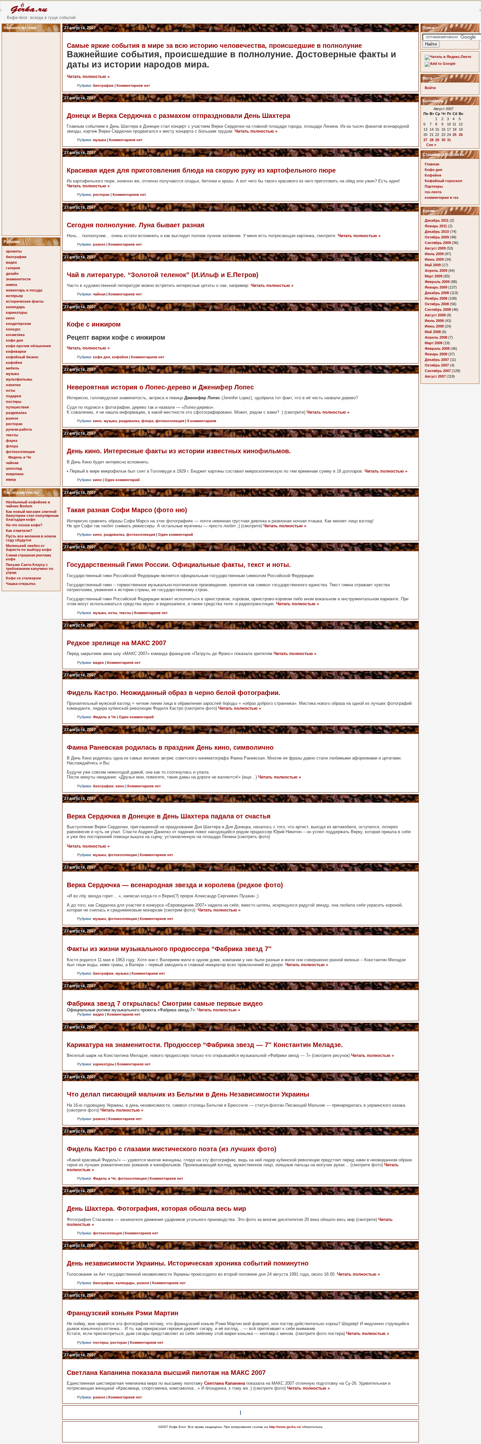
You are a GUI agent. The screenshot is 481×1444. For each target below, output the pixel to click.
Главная (432, 164)
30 (443, 140)
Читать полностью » (88, 76)
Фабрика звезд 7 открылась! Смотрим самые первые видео (165, 1003)
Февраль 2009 (437, 282)
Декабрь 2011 (437, 220)
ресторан (14, 424)
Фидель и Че (19, 457)
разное (12, 418)
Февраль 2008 (437, 348)
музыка (12, 374)
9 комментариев (201, 421)
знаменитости (18, 279)
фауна (11, 440)
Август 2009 (435, 248)
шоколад (14, 468)
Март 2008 (433, 343)
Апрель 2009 (436, 270)
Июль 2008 (434, 321)
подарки (13, 396)
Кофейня (433, 175)
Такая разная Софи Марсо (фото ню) (127, 510)
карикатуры (16, 312)
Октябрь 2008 (437, 304)
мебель (12, 368)
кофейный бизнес (22, 357)
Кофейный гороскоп (443, 181)
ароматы (14, 251)
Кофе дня (433, 170)
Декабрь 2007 (437, 360)
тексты (12, 435)
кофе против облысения (28, 346)
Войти (430, 88)
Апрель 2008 (436, 337)
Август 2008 (435, 315)
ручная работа (19, 429)
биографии (16, 257)
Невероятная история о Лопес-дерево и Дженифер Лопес (160, 387)
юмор (11, 479)
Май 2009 (433, 265)
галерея (13, 268)
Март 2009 (433, 276)
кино (10, 318)
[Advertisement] (32, 132)
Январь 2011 (436, 226)
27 (425, 140)
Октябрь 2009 (437, 237)
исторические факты (25, 301)
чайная (12, 463)
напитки (13, 385)
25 (454, 135)
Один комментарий (122, 480)
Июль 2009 (434, 254)
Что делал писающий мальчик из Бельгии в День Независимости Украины (188, 1094)
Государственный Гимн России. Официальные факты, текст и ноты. (179, 564)
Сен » (431, 145)
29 (437, 140)
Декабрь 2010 (437, 232)
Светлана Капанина (224, 1383)
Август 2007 (435, 376)
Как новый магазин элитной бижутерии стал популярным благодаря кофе (32, 515)
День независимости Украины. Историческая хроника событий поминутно (188, 1263)
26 (461, 135)
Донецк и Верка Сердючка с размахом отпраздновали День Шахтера (178, 115)
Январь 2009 (436, 287)
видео (11, 262)
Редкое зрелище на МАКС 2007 (116, 643)
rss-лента (433, 192)
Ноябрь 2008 (436, 298)
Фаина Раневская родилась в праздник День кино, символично (170, 747)
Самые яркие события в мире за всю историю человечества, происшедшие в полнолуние (214, 45)
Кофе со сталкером (23, 578)
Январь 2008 (436, 354)
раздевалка (16, 413)
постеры (13, 401)
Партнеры (434, 186)
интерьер (14, 296)
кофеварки (16, 351)
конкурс (13, 329)
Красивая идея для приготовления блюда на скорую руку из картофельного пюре (201, 170)
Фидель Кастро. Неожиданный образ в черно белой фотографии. (173, 692)
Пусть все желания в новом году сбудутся (31, 538)
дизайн (12, 273)
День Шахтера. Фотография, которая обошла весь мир (156, 1208)
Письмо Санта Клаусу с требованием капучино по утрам (29, 568)
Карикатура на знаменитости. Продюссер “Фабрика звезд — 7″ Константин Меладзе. (205, 1044)
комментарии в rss (441, 197)
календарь (15, 307)
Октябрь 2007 (437, 365)
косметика (15, 335)
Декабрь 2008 (437, 293)
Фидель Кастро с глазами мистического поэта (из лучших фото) (171, 1149)
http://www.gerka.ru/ (285, 1427)
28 (432, 140)
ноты (10, 390)
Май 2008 (433, 332)
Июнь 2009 (434, 259)
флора (12, 446)
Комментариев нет (133, 85)
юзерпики (15, 474)
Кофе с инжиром (94, 324)
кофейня (14, 363)
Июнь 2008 (434, 326)
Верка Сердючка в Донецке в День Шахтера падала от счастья (169, 816)
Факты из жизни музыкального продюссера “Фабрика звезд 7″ (169, 948)
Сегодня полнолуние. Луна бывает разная (136, 225)
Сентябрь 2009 (438, 243)
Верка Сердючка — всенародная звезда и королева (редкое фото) (175, 885)
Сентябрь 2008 (438, 309)
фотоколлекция (20, 452)
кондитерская (18, 324)
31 (449, 140)
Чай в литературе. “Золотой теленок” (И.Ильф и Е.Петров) (162, 274)
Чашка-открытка (20, 584)
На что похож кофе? (24, 525)
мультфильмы (19, 379)
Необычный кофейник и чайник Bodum (28, 504)
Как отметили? (19, 531)
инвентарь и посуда (24, 290)
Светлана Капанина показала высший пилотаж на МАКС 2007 (166, 1372)
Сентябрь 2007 (438, 371)
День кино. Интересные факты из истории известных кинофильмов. (179, 451)
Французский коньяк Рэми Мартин (122, 1313)
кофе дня (14, 340)
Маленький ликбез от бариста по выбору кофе (28, 548)
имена (11, 285)
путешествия (17, 407)
